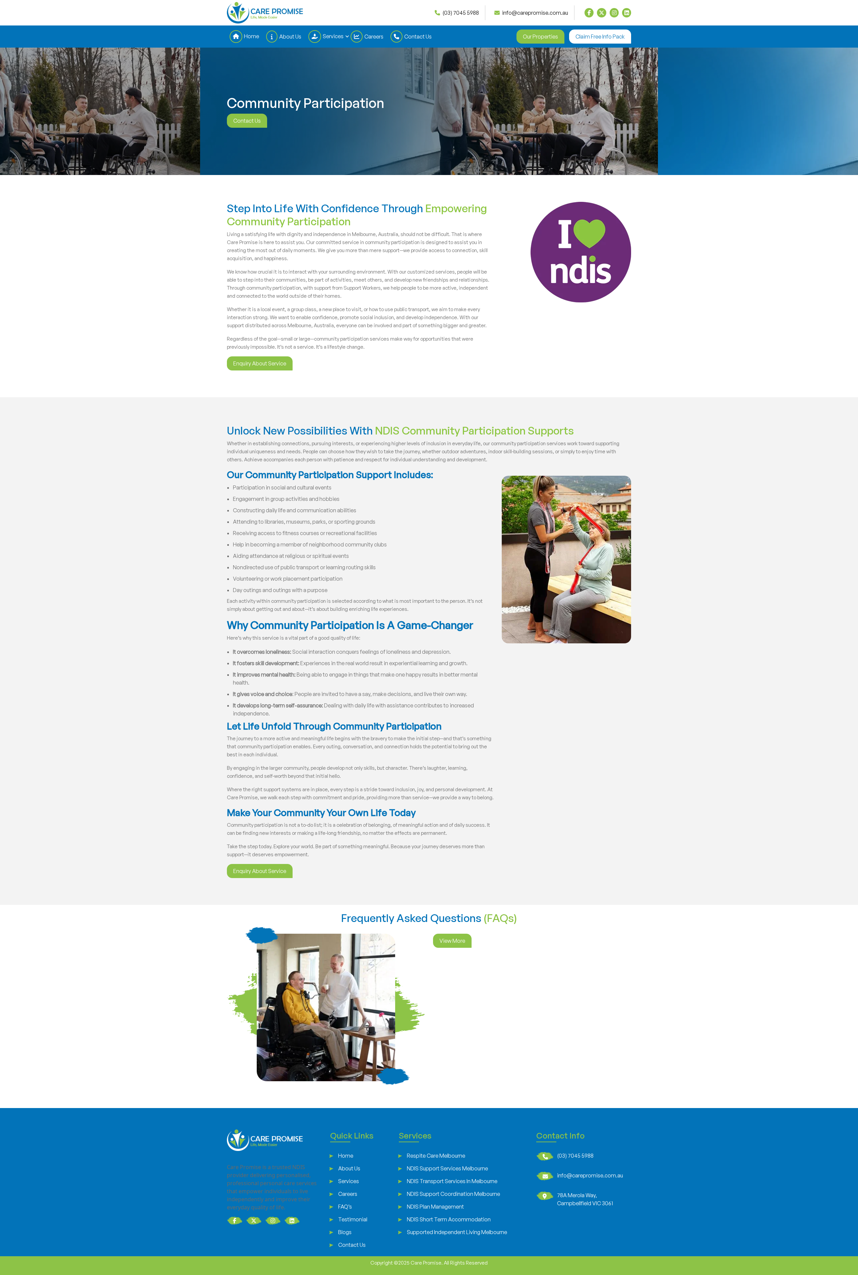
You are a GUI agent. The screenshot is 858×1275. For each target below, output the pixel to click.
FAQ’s (345, 1206)
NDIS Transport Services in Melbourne (452, 1181)
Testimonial (352, 1219)
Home (251, 36)
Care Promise (426, 1263)
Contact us (247, 120)
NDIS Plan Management (435, 1206)
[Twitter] (601, 12)
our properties (540, 36)
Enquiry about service (259, 363)
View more (452, 940)
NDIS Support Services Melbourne (447, 1168)
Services (333, 36)
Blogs (345, 1232)
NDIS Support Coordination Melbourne (453, 1194)
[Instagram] (614, 12)
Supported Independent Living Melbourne (457, 1232)
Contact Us (418, 36)
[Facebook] (589, 12)
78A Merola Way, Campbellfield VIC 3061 (585, 1199)
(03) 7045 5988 (575, 1155)
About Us (290, 36)
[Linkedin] (626, 12)
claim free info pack (600, 36)
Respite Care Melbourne (436, 1155)
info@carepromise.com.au (590, 1175)
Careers (373, 36)
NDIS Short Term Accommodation (449, 1219)
